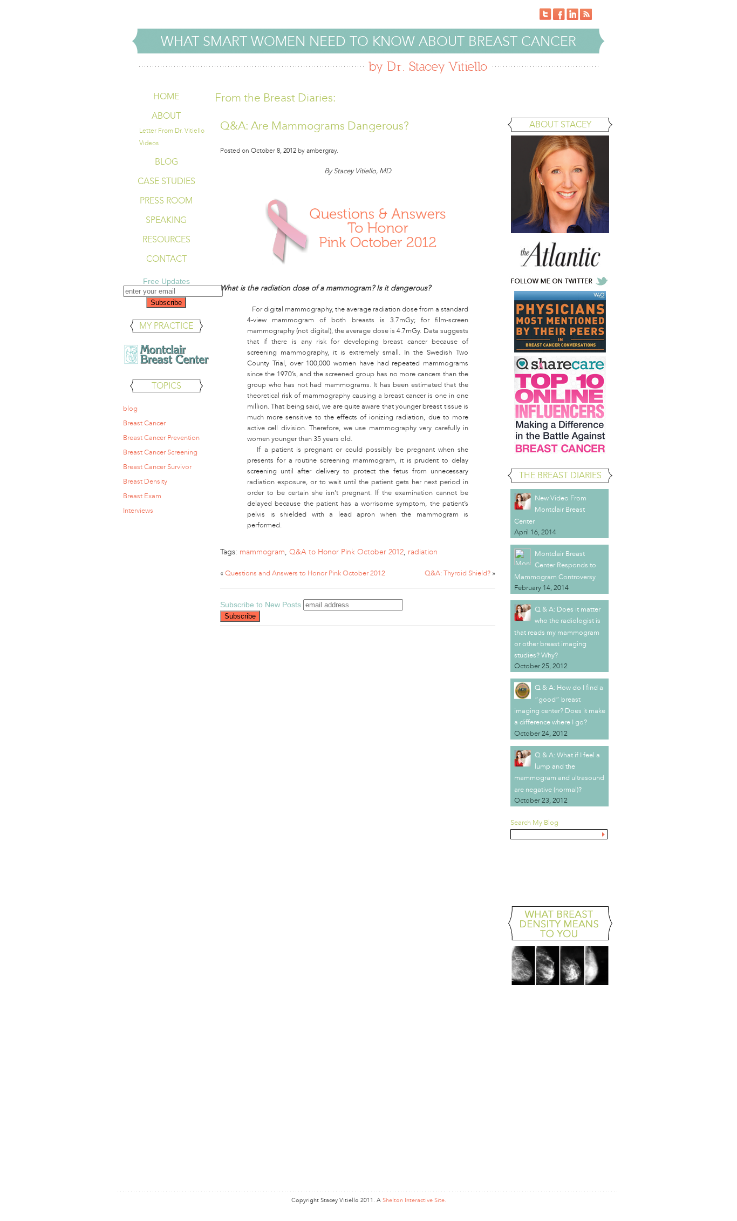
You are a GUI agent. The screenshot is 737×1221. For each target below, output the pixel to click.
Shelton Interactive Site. (414, 1200)
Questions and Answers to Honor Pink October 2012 (305, 573)
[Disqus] (357, 772)
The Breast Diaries (560, 475)
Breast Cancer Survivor (157, 467)
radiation (423, 552)
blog (130, 408)
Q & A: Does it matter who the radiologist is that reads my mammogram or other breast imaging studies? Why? (557, 632)
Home (166, 96)
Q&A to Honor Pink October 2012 (346, 552)
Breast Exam (142, 496)
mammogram (262, 552)
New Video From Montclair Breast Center (550, 510)
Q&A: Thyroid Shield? (457, 573)
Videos (149, 143)
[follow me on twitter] (560, 285)
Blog (166, 162)
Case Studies (166, 181)
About (166, 116)
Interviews (138, 510)
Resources (166, 239)
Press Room (166, 200)
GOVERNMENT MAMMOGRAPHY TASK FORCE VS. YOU (560, 868)
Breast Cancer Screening (160, 452)
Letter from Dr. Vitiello (171, 130)
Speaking (166, 220)
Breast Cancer (144, 423)
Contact (166, 259)
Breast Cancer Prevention (161, 437)
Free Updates (166, 281)
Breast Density (145, 481)
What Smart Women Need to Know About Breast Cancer (368, 41)
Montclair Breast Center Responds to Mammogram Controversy (555, 565)
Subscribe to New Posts (260, 604)
